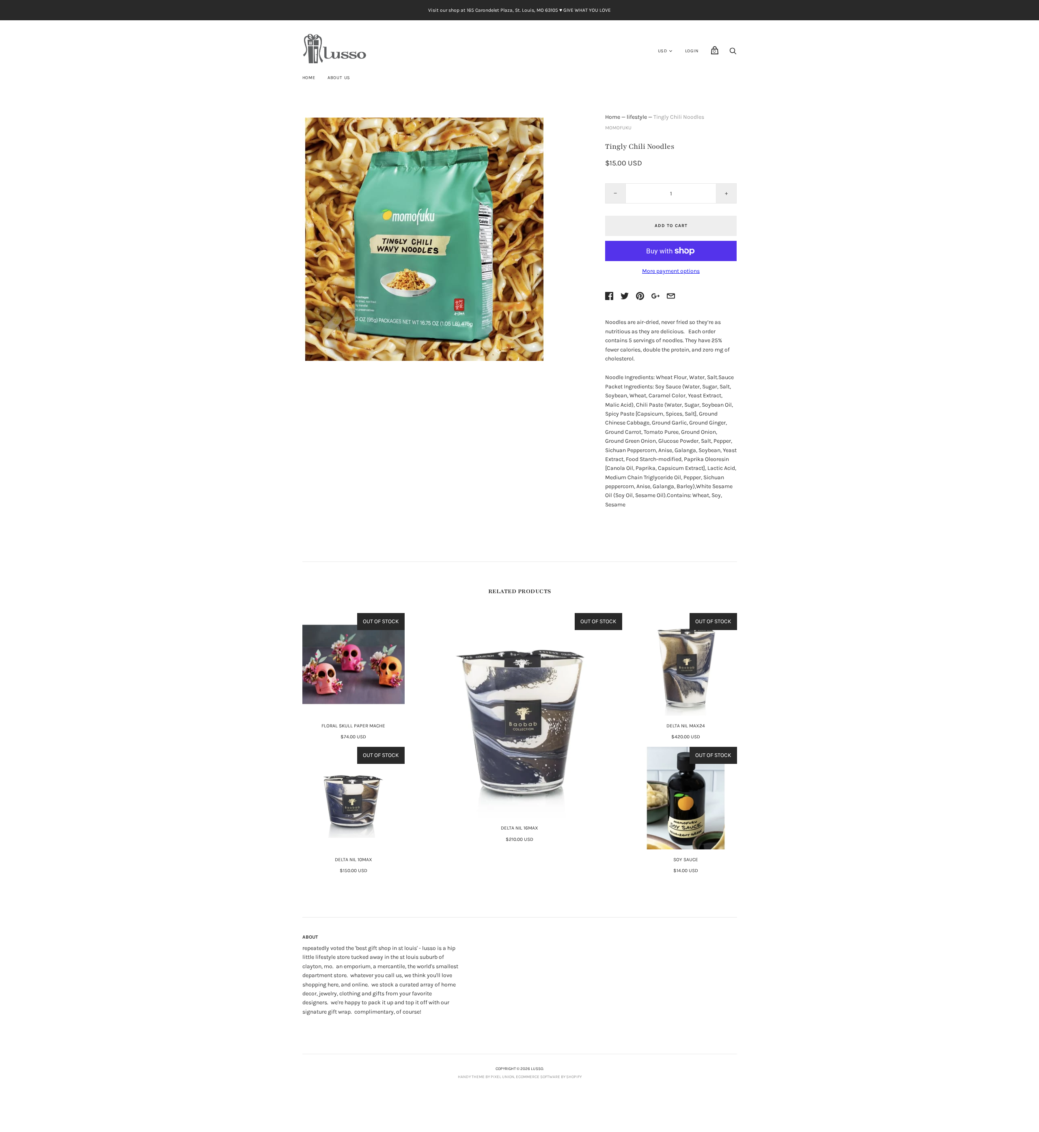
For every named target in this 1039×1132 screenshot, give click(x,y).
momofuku (618, 128)
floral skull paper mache (353, 726)
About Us (339, 77)
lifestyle (637, 117)
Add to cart (671, 225)
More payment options (671, 271)
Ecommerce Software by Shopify (549, 1076)
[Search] (733, 53)
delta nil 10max (353, 859)
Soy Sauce (685, 859)
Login (692, 51)
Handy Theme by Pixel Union (486, 1076)
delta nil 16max (519, 828)
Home (308, 77)
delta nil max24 (685, 726)
